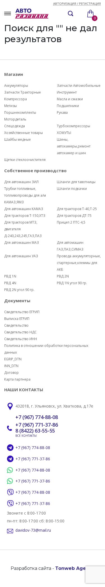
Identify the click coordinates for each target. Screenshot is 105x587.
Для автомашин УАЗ (21, 256)
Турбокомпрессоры (73, 126)
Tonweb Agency (75, 568)
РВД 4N (10, 283)
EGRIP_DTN (13, 359)
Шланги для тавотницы (76, 181)
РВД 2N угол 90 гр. (19, 289)
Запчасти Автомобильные (79, 85)
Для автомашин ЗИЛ (21, 181)
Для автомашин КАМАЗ (23, 208)
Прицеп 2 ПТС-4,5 (71, 222)
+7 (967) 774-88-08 (36, 417)
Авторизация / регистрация (77, 4)
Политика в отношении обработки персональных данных (46, 349)
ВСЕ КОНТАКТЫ (26, 435)
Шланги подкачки (72, 188)
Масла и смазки (70, 99)
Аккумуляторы (16, 85)
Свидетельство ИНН (20, 338)
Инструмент (67, 92)
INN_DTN (11, 365)
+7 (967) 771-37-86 (36, 425)
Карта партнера (17, 379)
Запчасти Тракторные (22, 92)
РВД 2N (63, 276)
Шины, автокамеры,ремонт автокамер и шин (73, 146)
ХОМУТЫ (64, 132)
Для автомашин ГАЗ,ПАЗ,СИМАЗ (70, 246)
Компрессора (15, 99)
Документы (17, 300)
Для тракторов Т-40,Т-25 (77, 208)
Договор (11, 372)
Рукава (62, 112)
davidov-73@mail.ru (33, 530)
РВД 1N (10, 276)
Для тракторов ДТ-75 (74, 215)
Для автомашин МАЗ (21, 242)
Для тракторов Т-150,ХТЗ (24, 215)
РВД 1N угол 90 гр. (72, 283)
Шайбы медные (17, 139)
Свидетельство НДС (20, 332)
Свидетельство (16, 325)
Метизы (10, 105)
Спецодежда (14, 126)
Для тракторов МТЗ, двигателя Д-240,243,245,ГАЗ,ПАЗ (23, 229)
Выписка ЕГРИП (16, 318)
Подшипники (68, 105)
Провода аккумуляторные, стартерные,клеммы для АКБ (79, 263)
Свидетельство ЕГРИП (21, 312)
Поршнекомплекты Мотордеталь (20, 116)
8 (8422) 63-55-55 (35, 431)
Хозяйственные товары (23, 132)
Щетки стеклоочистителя (25, 159)
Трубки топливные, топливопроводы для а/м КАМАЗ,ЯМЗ (25, 195)
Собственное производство (35, 170)
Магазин (13, 74)
